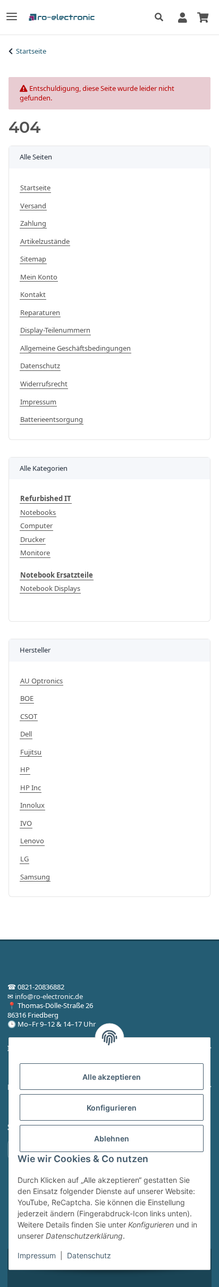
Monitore (35, 552)
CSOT (28, 716)
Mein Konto (38, 277)
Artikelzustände (45, 241)
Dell (26, 734)
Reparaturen (40, 312)
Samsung (35, 877)
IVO (26, 823)
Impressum (37, 1255)
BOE (26, 698)
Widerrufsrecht (44, 383)
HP (25, 769)
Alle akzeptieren (111, 1076)
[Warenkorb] (202, 17)
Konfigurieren (112, 1107)
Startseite (35, 187)
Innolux (32, 805)
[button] (162, 17)
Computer (36, 525)
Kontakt (33, 294)
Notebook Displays (50, 588)
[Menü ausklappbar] (11, 12)
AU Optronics (41, 680)
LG (24, 858)
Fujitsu (30, 752)
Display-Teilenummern (55, 330)
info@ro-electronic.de (49, 996)
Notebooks (38, 512)
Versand (33, 205)
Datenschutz (89, 1255)
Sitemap (33, 259)
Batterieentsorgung (51, 419)
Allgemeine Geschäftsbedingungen (75, 348)
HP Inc (30, 787)
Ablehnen (111, 1138)
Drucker (32, 539)
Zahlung (33, 223)
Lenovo (32, 840)
